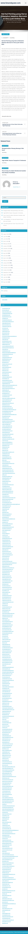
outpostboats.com (6, 536)
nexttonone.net (5, 758)
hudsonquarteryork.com (7, 849)
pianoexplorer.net (5, 835)
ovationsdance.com (6, 507)
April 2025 (5, 255)
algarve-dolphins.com (6, 652)
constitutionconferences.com (8, 716)
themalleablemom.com (7, 626)
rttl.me (3, 911)
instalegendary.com (6, 350)
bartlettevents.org (6, 393)
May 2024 (5, 282)
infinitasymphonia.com (7, 595)
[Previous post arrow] (24, 124)
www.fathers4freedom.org (7, 768)
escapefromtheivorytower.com (8, 421)
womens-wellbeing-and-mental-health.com (11, 504)
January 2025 (6, 262)
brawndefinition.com (6, 579)
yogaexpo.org (5, 522)
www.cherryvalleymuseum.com (8, 398)
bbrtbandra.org (5, 362)
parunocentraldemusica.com (8, 854)
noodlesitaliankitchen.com (7, 354)
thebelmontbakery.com (7, 342)
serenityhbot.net (5, 760)
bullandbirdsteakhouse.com (8, 799)
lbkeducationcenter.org (7, 513)
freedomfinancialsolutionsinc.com (9, 776)
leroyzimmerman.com (6, 892)
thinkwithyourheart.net (7, 437)
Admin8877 (5, 37)
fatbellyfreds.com (5, 846)
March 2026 (5, 241)
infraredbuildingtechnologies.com (9, 409)
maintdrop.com (5, 368)
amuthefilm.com (5, 590)
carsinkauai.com (5, 875)
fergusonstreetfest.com (7, 867)
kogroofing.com (5, 373)
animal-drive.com (5, 725)
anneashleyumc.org (6, 784)
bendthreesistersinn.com (7, 673)
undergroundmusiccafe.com (8, 919)
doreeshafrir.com (5, 611)
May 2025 (5, 253)
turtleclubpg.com (5, 688)
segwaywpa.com (5, 734)
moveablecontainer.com (7, 394)
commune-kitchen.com (7, 589)
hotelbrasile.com (5, 390)
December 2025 (6, 248)
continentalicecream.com (7, 580)
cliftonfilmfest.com (6, 432)
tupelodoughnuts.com (6, 466)
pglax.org (4, 665)
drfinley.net (4, 893)
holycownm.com (5, 685)
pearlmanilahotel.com (6, 367)
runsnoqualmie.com (6, 791)
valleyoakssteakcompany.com (8, 709)
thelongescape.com (6, 644)
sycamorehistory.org (6, 826)
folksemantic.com (5, 447)
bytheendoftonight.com (7, 538)
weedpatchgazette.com (7, 458)
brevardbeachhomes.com (7, 419)
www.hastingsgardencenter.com (8, 833)
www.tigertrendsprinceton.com (8, 766)
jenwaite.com (5, 888)
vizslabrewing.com (6, 453)
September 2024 (6, 272)
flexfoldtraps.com (5, 778)
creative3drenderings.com (7, 743)
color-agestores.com (6, 530)
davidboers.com (5, 748)
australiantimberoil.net (7, 406)
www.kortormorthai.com (7, 781)
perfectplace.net (5, 517)
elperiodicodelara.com (6, 311)
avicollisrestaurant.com (7, 698)
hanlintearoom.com (6, 885)
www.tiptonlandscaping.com (8, 809)
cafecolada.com (5, 549)
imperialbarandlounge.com (7, 434)
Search (5, 201)
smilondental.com (6, 479)
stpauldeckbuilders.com (7, 787)
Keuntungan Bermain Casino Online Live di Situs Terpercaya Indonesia (11, 134)
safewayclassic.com (6, 344)
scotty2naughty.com (6, 610)
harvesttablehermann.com (7, 411)
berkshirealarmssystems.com (8, 452)
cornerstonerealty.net (6, 828)
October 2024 (6, 270)
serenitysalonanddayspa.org (8, 321)
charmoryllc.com (5, 558)
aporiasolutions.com (6, 732)
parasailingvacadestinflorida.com (9, 879)
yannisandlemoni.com (6, 456)
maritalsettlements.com (7, 659)
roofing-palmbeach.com (7, 425)
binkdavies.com (5, 584)
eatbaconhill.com (5, 334)
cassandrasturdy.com (6, 544)
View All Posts (16, 187)
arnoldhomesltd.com (6, 429)
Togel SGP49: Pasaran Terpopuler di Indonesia (14, 160)
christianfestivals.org (6, 649)
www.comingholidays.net (7, 554)
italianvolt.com (5, 450)
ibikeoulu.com (5, 618)
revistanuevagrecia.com (7, 606)
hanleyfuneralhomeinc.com (7, 469)
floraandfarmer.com (6, 416)
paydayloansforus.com (7, 341)
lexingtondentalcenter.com (7, 492)
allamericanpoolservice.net (7, 499)
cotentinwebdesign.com (7, 399)
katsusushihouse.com (6, 598)
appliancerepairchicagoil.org (8, 347)
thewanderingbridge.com (7, 624)
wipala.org (4, 531)
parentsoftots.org (5, 742)
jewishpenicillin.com (6, 500)
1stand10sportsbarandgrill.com (8, 473)
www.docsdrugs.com (6, 792)
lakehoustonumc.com (6, 755)
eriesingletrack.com (6, 461)
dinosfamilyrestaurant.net (7, 407)
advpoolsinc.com (5, 704)
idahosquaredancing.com (7, 443)
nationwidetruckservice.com (8, 686)
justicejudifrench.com (6, 623)
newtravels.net (5, 339)
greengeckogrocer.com (7, 487)
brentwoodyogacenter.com (7, 807)
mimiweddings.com (6, 915)
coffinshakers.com (6, 619)
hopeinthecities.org (6, 540)
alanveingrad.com (6, 654)
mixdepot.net (5, 823)
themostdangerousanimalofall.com (9, 562)
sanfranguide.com (6, 556)
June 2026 (5, 238)
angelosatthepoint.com (7, 706)
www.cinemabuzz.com (6, 822)
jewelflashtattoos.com (6, 359)
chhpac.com (4, 906)
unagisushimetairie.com (7, 357)
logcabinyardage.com (6, 747)
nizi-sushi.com (5, 636)
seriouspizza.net (5, 721)
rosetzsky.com (5, 603)
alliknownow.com (5, 566)
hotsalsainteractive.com (7, 319)
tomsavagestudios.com (7, 502)
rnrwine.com (4, 897)
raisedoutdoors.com (6, 435)
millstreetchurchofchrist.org (8, 877)
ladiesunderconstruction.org (8, 403)
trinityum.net (5, 838)
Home (3, 20)
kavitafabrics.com (5, 681)
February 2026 (6, 243)
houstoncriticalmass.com (7, 561)
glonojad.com (5, 605)
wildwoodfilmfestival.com (7, 386)
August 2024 (6, 274)
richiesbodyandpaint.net (7, 313)
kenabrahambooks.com (7, 587)
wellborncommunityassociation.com (9, 385)
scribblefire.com (5, 520)
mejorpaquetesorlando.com (8, 471)
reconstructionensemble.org (8, 680)
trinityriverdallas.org (6, 515)
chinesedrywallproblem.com (8, 672)
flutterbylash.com (5, 884)
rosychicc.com (5, 535)
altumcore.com (5, 724)
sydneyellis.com (5, 494)
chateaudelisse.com (6, 383)
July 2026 (5, 236)
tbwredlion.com (5, 861)
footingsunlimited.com (7, 789)
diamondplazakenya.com (7, 859)
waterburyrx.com (5, 703)
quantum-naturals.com (7, 864)
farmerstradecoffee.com (7, 745)
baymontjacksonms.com (7, 662)
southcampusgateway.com (7, 381)
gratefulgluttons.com (6, 541)
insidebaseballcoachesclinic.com (8, 874)
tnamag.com (4, 727)
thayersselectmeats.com (7, 730)
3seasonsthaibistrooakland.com (8, 518)
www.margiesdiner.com (7, 794)
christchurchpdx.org (6, 585)
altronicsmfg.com (5, 333)
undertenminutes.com (6, 326)
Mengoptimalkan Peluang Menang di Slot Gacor (13, 210)
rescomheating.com (6, 913)
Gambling (12, 37)
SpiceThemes (25, 932)
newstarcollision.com (6, 481)
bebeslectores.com (6, 404)
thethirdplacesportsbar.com (7, 841)
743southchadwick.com (7, 422)
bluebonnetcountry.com (7, 364)
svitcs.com (4, 719)
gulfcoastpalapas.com (6, 735)
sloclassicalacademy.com (7, 570)
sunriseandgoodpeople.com (8, 670)
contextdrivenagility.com (7, 616)
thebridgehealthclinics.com (7, 737)
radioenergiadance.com (7, 376)
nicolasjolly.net (5, 593)
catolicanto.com (5, 512)
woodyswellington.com (7, 844)
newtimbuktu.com (6, 331)
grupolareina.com (6, 396)
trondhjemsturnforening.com (8, 857)
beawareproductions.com (7, 615)
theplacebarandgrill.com (7, 701)
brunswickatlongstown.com (8, 631)
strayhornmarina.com (6, 575)
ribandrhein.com (5, 509)
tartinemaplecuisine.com (7, 632)
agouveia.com (5, 902)
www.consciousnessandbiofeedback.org (10, 830)
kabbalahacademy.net (6, 478)
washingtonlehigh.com (7, 813)
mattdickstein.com (6, 752)
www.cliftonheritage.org (7, 802)
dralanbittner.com (5, 455)
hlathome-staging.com (7, 489)
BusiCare (19, 932)
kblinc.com (4, 460)
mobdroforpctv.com (6, 543)
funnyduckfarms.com (6, 887)
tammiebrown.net (6, 641)
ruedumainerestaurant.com (8, 601)
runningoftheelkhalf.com (7, 771)
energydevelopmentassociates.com (9, 414)
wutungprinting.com (6, 657)
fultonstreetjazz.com (6, 391)
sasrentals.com (5, 482)
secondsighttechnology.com (8, 484)
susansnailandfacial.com (7, 763)
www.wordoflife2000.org (7, 442)
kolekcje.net (4, 510)
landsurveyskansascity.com (7, 786)
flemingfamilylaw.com (6, 895)
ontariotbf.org (5, 349)
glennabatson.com (6, 574)
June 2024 (5, 279)
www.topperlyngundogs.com (8, 769)
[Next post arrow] (24, 133)
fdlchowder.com (5, 795)
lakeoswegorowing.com (7, 898)
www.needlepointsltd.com (7, 797)
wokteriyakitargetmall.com (7, 491)
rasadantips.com (5, 329)
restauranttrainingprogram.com (8, 497)
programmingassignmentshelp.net (9, 336)
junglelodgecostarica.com (7, 647)
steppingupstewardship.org (8, 810)
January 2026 (6, 246)
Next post (4, 131)
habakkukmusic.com (6, 756)
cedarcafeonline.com (6, 323)
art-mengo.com (5, 637)
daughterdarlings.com (6, 316)
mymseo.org (4, 905)
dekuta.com (4, 820)
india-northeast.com (6, 424)
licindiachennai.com (6, 315)
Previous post (5, 122)
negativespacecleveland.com (8, 667)
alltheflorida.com (5, 872)
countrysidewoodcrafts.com (8, 346)
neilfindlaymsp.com (6, 696)
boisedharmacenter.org (7, 528)
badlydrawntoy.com (6, 753)
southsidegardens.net (6, 836)
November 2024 (6, 267)
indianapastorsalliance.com (7, 707)
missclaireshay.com (6, 308)
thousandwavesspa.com (7, 693)
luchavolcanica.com (6, 683)
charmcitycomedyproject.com (8, 613)
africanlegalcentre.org (6, 597)
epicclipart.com (5, 365)
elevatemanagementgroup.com (8, 890)
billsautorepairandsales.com (8, 862)
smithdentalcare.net (6, 918)
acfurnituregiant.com (6, 324)
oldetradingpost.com (6, 401)
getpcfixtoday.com (6, 360)
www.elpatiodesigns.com (7, 848)
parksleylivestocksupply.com (8, 527)
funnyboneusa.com (6, 677)
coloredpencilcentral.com (7, 430)
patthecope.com (5, 717)
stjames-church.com (6, 608)
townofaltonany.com (6, 663)
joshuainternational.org (7, 761)
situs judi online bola (6, 116)
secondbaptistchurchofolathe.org (9, 903)
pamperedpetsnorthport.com (8, 463)
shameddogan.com (6, 740)
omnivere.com (5, 328)
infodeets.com (5, 318)
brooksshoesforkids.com (7, 729)
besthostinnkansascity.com (7, 916)
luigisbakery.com (5, 815)
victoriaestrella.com (6, 691)
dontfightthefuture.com (7, 427)
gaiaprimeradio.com (6, 639)
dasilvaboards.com (6, 572)
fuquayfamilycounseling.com (8, 900)
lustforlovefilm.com (6, 592)
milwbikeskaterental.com (7, 660)
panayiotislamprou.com (7, 380)
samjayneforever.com (6, 869)
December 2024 (6, 265)
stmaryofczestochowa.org (7, 621)
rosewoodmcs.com (6, 825)
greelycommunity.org (6, 600)
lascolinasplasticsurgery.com (8, 800)
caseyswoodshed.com (6, 711)
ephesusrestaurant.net (6, 843)
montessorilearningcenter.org (8, 866)
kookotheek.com (5, 378)
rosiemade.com (5, 465)
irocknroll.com (5, 440)
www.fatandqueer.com (11, 3)
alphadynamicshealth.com (7, 882)
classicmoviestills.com (6, 548)
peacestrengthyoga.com (7, 774)
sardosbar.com (5, 448)
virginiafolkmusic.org (6, 505)
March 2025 (5, 258)
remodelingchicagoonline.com (8, 805)
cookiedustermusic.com (7, 678)
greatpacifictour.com (6, 690)
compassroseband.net (6, 722)
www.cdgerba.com (6, 853)
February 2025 (6, 260)
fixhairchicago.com (6, 712)
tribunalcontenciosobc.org (7, 569)
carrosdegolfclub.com (6, 412)
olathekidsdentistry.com (7, 468)
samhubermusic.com (6, 921)
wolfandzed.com (5, 818)
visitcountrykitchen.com (7, 650)
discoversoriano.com (6, 551)
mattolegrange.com (6, 646)
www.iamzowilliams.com (7, 831)
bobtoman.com (5, 370)
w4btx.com (4, 474)
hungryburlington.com (7, 629)
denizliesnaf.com (5, 714)
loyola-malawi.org (6, 533)
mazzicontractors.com (6, 840)
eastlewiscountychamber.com (8, 567)
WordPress (11, 932)
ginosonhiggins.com (6, 655)
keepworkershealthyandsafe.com (9, 352)
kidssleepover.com (6, 337)
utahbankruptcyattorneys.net (8, 438)
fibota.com (4, 851)
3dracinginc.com (5, 559)
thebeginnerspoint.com (7, 553)
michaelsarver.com (6, 486)
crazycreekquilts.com (6, 582)
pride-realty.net (5, 880)
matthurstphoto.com (6, 871)
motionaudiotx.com (6, 910)
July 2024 (5, 277)
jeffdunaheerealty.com (6, 773)
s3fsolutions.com (5, 417)
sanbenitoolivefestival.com (7, 546)
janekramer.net (5, 634)
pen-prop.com (5, 765)
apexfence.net (5, 923)
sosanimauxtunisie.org (7, 372)
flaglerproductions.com (7, 577)
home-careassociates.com (7, 523)
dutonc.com (4, 642)
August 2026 (6, 234)
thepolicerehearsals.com (7, 564)
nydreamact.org (5, 355)
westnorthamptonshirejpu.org (8, 388)
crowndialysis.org (5, 496)
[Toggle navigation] (25, 3)
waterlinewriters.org (6, 738)
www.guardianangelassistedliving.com (10, 856)
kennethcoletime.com (6, 628)
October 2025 (6, 250)
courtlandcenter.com (6, 694)
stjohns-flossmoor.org (6, 675)
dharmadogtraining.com (7, 908)
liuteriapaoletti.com (6, 668)
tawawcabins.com (5, 445)
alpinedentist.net (5, 375)
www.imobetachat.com (7, 750)
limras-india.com (5, 310)
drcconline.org (5, 699)
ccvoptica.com (5, 812)
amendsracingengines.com (7, 779)
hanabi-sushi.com (5, 817)
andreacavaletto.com (6, 525)
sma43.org (4, 804)
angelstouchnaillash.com (7, 476)
